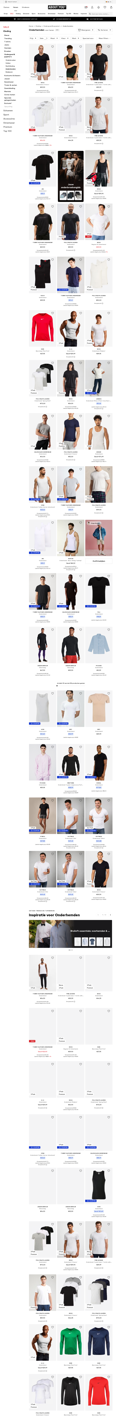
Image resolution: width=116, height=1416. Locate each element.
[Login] (92, 7)
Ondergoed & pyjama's (52, 26)
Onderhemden (68, 26)
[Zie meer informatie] (42, 94)
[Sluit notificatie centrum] (98, 7)
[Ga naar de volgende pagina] (110, 915)
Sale (41, 38)
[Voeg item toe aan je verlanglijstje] (52, 46)
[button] (86, 30)
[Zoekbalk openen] (89, 14)
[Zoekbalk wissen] (111, 14)
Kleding (38, 26)
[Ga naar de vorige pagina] (98, 915)
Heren (15, 7)
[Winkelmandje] (111, 7)
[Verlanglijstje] (105, 7)
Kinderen (25, 7)
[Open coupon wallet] (86, 7)
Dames (6, 7)
